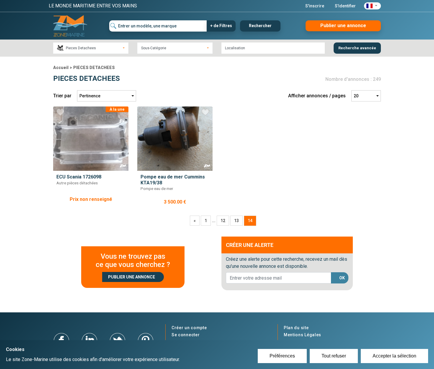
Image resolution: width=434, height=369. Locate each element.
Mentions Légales (302, 334)
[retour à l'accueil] (70, 25)
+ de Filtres (221, 25)
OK (342, 277)
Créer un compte (189, 327)
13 (236, 220)
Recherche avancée (357, 48)
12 (223, 220)
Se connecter (186, 334)
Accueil (60, 67)
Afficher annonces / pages (317, 96)
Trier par (62, 96)
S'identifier (345, 6)
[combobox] (90, 48)
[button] (372, 5)
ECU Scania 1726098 (78, 177)
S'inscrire (314, 6)
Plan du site (296, 327)
